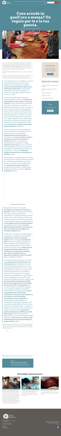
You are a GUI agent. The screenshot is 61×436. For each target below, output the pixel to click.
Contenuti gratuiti (43, 1)
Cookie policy (4, 426)
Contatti (45, 3)
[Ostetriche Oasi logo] (7, 2)
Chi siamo (16, 1)
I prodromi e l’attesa (46, 95)
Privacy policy (4, 425)
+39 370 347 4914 (8, 424)
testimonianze (29, 356)
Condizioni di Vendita (51, 423)
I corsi (33, 1)
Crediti (58, 424)
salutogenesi (23, 356)
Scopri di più (50, 110)
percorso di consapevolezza (14, 356)
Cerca (56, 2)
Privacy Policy (56, 422)
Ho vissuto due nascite (46, 92)
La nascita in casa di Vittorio (47, 98)
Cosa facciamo (22, 1)
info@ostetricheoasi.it (8, 423)
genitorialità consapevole (15, 355)
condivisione (7, 355)
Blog (36, 1)
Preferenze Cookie (5, 427)
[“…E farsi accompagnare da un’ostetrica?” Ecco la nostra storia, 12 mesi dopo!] (30, 383)
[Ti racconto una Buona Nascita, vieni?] (50, 383)
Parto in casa (28, 1)
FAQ (38, 1)
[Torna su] (2, 430)
